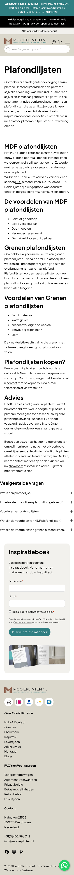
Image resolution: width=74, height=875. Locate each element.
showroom (16, 466)
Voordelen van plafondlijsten (19, 511)
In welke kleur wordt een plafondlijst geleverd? (31, 502)
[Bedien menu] (67, 42)
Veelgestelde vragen (18, 774)
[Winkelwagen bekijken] (60, 42)
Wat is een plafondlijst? (15, 493)
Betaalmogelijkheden (19, 789)
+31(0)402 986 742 (17, 836)
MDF (18, 182)
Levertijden (12, 742)
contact (11, 383)
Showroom (11, 732)
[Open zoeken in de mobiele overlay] (37, 49)
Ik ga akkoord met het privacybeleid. (33, 611)
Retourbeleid (13, 794)
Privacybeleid (59, 619)
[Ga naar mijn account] (53, 44)
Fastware (27, 870)
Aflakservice (12, 746)
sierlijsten (48, 273)
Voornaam (16, 580)
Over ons (10, 727)
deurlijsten (36, 451)
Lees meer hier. (56, 23)
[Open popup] (64, 865)
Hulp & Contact (14, 722)
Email (13, 596)
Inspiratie (10, 737)
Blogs (8, 756)
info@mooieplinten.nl (19, 841)
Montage (10, 751)
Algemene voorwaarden (20, 779)
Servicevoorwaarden (23, 622)
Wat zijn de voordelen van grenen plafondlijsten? (32, 530)
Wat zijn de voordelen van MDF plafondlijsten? (31, 520)
